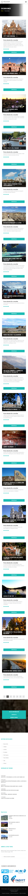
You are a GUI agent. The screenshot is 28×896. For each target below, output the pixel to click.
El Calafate (5, 752)
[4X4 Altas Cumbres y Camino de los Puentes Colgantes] (14, 365)
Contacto (14, 714)
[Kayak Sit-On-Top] (14, 589)
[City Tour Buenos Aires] (14, 66)
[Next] (23, 696)
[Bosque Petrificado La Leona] (14, 215)
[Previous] (4, 696)
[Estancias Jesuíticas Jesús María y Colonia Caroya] (14, 514)
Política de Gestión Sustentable (9, 856)
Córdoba (5, 749)
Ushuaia (4, 763)
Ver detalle (14, 52)
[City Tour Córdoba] (14, 29)
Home (2, 10)
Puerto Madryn (6, 757)
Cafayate (4, 746)
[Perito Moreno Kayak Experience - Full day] (14, 290)
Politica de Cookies (22, 893)
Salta (4, 760)
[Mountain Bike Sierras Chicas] (14, 663)
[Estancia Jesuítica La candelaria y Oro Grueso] (14, 477)
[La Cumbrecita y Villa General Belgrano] (14, 626)
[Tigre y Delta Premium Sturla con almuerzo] (14, 178)
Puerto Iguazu (5, 755)
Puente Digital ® (14, 891)
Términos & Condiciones (14, 893)
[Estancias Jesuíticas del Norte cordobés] (14, 551)
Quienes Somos (14, 717)
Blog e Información (14, 711)
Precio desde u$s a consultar (10, 40)
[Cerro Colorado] (14, 439)
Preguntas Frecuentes (5, 893)
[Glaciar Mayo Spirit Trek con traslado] (14, 253)
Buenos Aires (5, 743)
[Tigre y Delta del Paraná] (14, 141)
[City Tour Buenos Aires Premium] (14, 103)
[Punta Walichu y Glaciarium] (14, 327)
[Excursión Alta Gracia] (14, 402)
